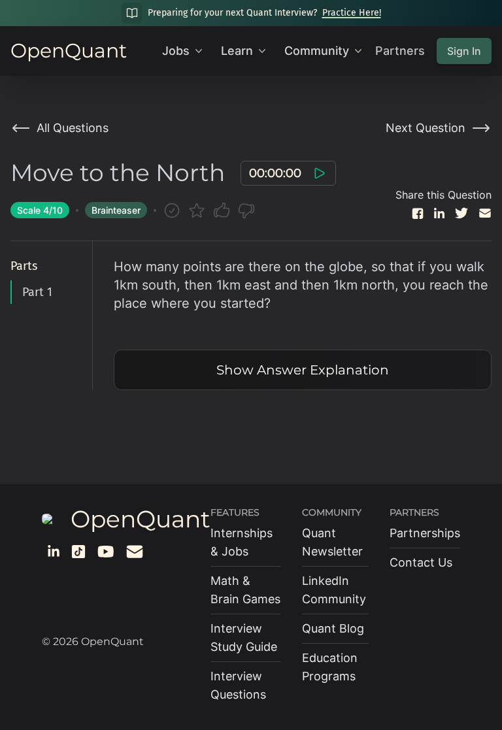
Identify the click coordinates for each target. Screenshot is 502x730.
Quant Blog (333, 628)
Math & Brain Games (245, 590)
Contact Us (421, 562)
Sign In (464, 51)
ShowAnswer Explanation (302, 370)
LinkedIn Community (334, 590)
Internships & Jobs (241, 542)
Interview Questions (238, 685)
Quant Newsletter (332, 542)
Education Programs (330, 667)
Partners (400, 51)
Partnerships (425, 533)
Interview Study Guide (243, 638)
